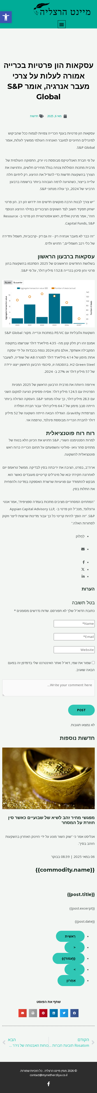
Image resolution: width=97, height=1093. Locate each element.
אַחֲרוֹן (71, 980)
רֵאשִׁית (70, 936)
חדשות (34, 116)
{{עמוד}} (69, 958)
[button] (6, 17)
